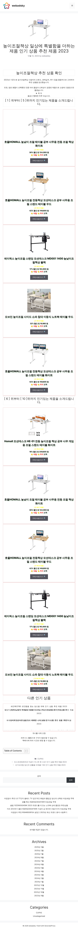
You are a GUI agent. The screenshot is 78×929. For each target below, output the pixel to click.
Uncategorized (39, 916)
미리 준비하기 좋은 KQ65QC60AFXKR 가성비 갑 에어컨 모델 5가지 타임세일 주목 (39, 809)
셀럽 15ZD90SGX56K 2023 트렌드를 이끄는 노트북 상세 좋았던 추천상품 (39, 805)
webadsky (18, 5)
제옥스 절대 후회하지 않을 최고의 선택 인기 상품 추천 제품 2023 (39, 716)
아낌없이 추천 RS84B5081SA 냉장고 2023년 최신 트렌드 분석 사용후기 (39, 812)
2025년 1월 (39, 854)
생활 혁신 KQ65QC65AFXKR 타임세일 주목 (39, 802)
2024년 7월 (39, 861)
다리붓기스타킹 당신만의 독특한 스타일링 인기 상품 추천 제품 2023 (39, 726)
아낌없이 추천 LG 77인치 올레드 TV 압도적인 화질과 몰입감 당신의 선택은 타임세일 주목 (39, 798)
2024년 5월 (39, 868)
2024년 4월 (39, 871)
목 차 (40, 93)
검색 (39, 776)
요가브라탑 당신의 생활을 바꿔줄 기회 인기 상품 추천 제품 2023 (40, 765)
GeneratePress (49, 926)
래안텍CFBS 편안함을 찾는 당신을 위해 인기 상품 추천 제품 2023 (39, 712)
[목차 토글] (25, 751)
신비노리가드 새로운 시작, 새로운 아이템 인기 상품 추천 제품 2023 (39, 709)
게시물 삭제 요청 (39, 733)
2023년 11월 (39, 889)
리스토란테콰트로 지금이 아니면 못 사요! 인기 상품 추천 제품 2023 (40, 762)
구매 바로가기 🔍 (39, 161)
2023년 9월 (39, 896)
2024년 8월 (39, 857)
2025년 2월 (39, 850)
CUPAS (40, 759)
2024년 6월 (39, 864)
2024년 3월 (39, 875)
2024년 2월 (39, 878)
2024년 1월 (39, 882)
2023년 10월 (39, 892)
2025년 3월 (39, 847)
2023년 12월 (39, 885)
